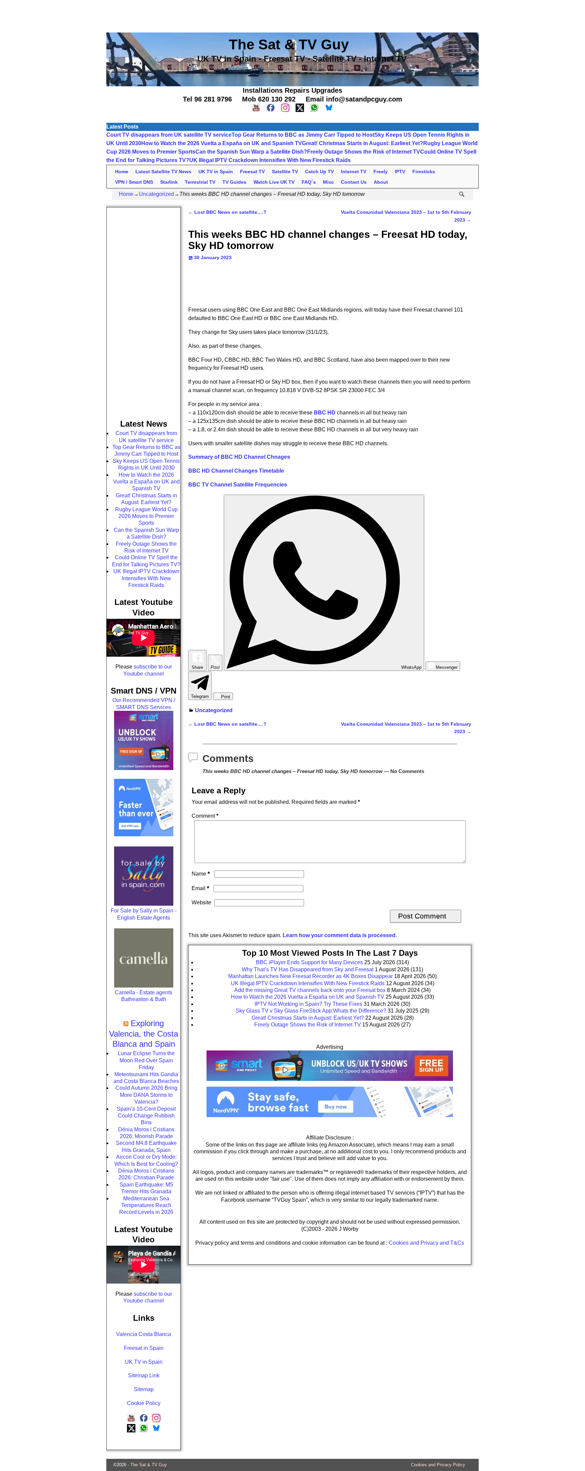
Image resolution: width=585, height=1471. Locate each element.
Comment (205, 816)
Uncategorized (156, 194)
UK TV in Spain (215, 171)
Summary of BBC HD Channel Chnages (239, 457)
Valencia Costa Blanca (143, 1334)
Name (201, 874)
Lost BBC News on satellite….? (227, 212)
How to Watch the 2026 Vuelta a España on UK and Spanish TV (221, 143)
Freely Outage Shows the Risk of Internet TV (363, 152)
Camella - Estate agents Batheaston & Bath (143, 996)
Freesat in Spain (144, 1348)
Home (121, 171)
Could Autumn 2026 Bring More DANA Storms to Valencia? (146, 1095)
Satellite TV (285, 171)
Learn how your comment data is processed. (340, 935)
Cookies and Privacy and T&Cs (426, 1243)
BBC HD (324, 412)
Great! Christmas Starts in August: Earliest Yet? (362, 143)
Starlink (169, 182)
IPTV (400, 171)
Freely (380, 171)
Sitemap (144, 1389)
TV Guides (234, 182)
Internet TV (353, 171)
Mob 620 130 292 (269, 99)
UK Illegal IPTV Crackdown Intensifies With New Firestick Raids (270, 160)
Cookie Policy (143, 1403)
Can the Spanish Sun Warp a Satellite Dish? (251, 152)
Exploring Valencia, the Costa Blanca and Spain (143, 1033)
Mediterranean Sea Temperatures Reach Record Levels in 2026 (146, 1205)
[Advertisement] (292, 15)
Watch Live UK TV (274, 182)
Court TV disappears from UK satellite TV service (169, 135)
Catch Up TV (319, 171)
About (381, 182)
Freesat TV (252, 171)
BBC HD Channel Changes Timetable (236, 471)
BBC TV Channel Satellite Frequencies (237, 485)
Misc (328, 182)
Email (200, 888)
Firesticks (423, 171)
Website (201, 902)
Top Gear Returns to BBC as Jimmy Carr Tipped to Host (303, 135)
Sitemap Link (143, 1375)
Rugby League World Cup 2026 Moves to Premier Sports (146, 516)
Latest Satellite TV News (163, 171)
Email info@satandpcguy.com (354, 99)
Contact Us (354, 182)
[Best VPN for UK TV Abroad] (330, 1115)
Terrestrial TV (200, 182)
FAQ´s (309, 182)
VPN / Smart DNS (134, 182)
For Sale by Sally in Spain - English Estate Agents (143, 914)
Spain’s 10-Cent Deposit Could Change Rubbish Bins (146, 1116)
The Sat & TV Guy (148, 1464)
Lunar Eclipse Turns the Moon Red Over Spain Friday (146, 1060)
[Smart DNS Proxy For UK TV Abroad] (330, 1083)
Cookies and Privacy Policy (438, 1464)
